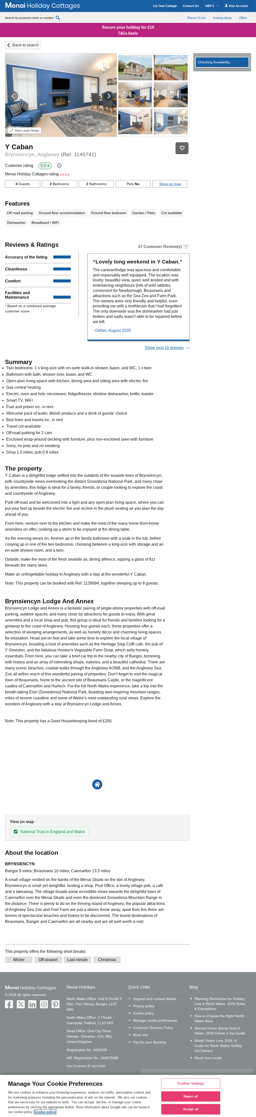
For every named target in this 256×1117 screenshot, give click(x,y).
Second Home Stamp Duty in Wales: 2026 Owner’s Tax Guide (219, 1030)
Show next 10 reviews (164, 348)
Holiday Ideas (222, 18)
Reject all (191, 1096)
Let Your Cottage (165, 6)
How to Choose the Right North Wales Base (219, 1018)
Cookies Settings (190, 1083)
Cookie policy (143, 1013)
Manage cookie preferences (155, 1020)
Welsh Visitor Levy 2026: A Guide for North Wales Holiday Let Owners (218, 1046)
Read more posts (208, 1058)
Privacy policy (143, 1006)
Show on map (170, 184)
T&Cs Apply (128, 33)
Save (182, 148)
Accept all (190, 1109)
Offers (243, 18)
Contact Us (191, 6)
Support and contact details (154, 999)
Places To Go (197, 18)
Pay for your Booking (149, 1042)
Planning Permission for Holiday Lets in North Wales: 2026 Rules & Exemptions (219, 1004)
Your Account (238, 6)
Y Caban (19, 147)
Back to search (25, 45)
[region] (128, 1096)
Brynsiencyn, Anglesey (50, 154)
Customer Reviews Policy (153, 1028)
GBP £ (210, 6)
